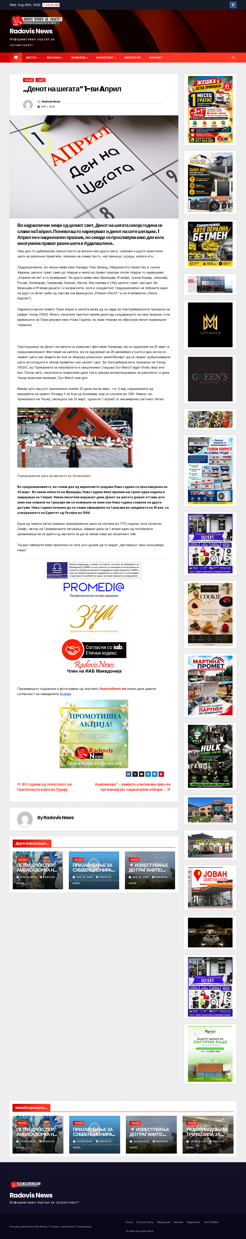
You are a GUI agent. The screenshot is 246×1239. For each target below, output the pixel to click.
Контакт (156, 58)
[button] (233, 58)
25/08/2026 (28, 1141)
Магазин (54, 58)
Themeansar (83, 1226)
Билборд (78, 58)
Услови (65, 694)
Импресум (133, 58)
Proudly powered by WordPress (29, 1226)
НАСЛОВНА (211, 1222)
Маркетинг (105, 58)
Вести (31, 58)
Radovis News (31, 31)
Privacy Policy (145, 1222)
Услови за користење (139, 1230)
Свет (40, 80)
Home (129, 1222)
